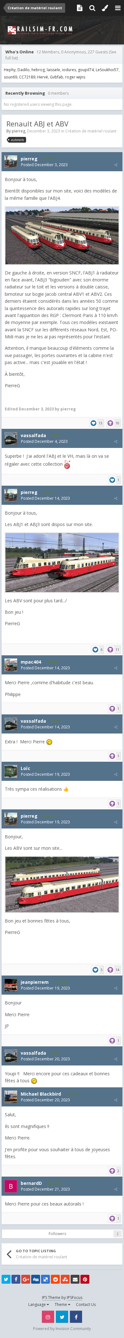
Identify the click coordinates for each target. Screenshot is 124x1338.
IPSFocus (74, 1297)
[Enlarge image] (62, 235)
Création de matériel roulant (90, 131)
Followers (57, 1233)
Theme (61, 1304)
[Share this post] (115, 164)
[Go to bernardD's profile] (10, 1186)
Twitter (62, 1317)
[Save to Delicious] (45, 1279)
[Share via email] (75, 1279)
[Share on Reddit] (55, 1279)
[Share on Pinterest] (84, 1279)
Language (37, 1304)
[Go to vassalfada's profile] (10, 438)
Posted (44, 164)
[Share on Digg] (35, 1279)
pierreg (18, 131)
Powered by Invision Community (62, 1328)
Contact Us (86, 1304)
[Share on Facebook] (15, 1279)
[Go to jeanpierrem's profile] (10, 985)
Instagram (48, 1317)
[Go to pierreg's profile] (10, 161)
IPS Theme (51, 1297)
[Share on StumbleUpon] (65, 1279)
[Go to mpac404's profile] (10, 665)
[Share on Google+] (25, 1279)
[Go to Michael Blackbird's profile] (10, 1097)
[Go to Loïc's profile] (10, 771)
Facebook (76, 1317)
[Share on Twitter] (6, 1279)
